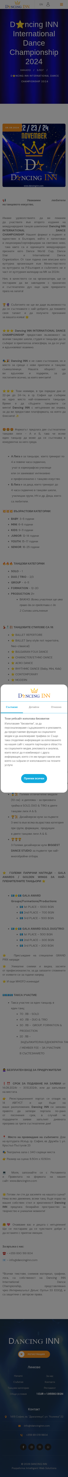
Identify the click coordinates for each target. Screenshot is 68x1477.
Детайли (34, 707)
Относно (56, 707)
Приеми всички (34, 778)
